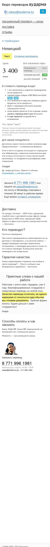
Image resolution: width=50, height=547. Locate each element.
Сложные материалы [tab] (26, 56)
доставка (8, 26)
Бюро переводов (24, 4)
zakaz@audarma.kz (27, 186)
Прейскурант (11, 40)
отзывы (7, 32)
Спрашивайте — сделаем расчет (16, 173)
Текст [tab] (7, 56)
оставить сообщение (29, 196)
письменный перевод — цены (22, 21)
